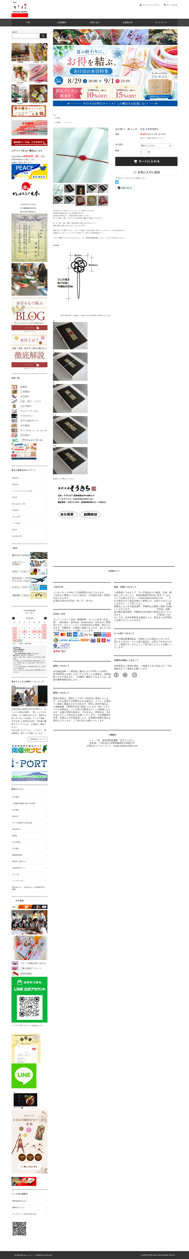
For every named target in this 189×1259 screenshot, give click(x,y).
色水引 (14, 530)
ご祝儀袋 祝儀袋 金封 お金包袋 (23, 803)
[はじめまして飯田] (29, 767)
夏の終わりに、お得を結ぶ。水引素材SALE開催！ (28, 888)
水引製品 (58, 118)
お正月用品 (16, 842)
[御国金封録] (23, 1185)
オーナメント (68, 122)
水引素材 (15, 810)
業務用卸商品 (17, 855)
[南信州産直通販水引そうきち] (19, 16)
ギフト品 (15, 874)
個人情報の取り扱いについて (23, 1255)
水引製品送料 (59, 671)
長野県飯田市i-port (19, 1201)
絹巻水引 (15, 478)
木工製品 (15, 848)
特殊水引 (15, 816)
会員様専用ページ (18, 868)
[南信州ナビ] (29, 753)
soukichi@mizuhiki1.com (125, 746)
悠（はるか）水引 (18, 504)
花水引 (14, 497)
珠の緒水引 (16, 829)
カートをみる (172, 5)
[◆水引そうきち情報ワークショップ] (29, 705)
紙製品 (14, 836)
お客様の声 (128, 22)
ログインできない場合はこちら (26, 150)
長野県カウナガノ (18, 1208)
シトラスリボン (18, 881)
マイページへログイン (152, 5)
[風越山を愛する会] (29, 780)
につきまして (61, 666)
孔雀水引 (15, 510)
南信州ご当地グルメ (19, 861)
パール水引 (16, 523)
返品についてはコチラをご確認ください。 (132, 178)
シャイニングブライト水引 (22, 491)
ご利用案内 (61, 22)
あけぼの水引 (17, 536)
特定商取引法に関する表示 (44, 1255)
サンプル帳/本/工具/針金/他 (22, 823)
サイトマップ (161, 22)
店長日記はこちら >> (37, 739)
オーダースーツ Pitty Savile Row (24, 1214)
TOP (28, 22)
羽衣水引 (15, 484)
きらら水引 (16, 517)
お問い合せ (94, 22)
